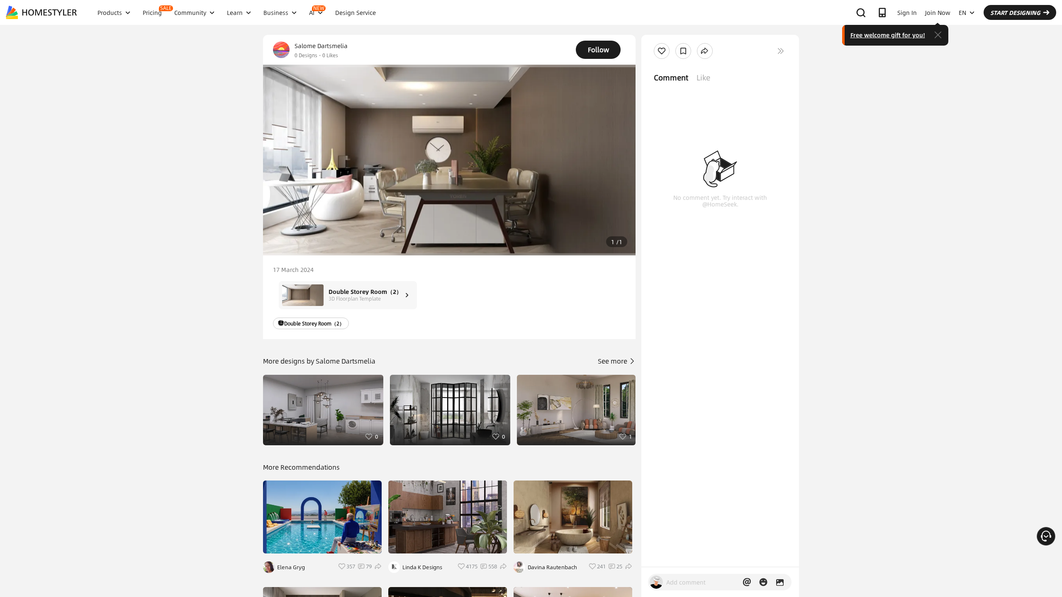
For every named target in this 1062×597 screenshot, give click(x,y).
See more (613, 361)
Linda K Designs (422, 567)
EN (962, 12)
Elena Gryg (291, 567)
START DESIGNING (1015, 12)
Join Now (937, 12)
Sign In (907, 12)
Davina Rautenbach (552, 567)
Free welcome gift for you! (887, 35)
